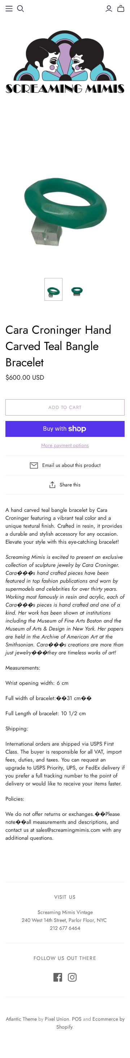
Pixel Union (57, 1019)
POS (77, 1019)
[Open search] (20, 8)
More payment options (65, 445)
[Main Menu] (9, 8)
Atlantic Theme (21, 1019)
